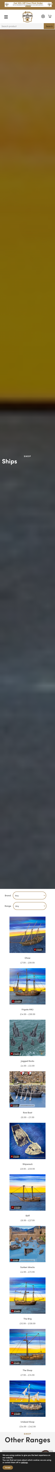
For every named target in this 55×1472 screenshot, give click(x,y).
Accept (7, 1467)
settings (24, 1462)
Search (49, 26)
